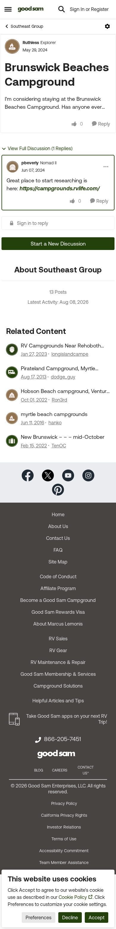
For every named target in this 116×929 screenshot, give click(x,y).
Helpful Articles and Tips (58, 700)
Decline (70, 917)
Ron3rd (59, 399)
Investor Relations (64, 827)
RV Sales (58, 638)
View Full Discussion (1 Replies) (40, 148)
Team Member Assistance (64, 862)
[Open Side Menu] (8, 9)
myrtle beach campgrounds (54, 414)
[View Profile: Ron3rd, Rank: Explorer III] (12, 395)
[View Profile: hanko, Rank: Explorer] (12, 418)
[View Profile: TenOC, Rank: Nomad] (12, 441)
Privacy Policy (64, 803)
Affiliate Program (58, 588)
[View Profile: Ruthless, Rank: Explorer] (12, 46)
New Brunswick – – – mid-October (62, 437)
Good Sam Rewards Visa (58, 612)
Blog (38, 770)
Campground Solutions (58, 685)
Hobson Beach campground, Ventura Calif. (65, 391)
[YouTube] (68, 475)
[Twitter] (48, 475)
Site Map (58, 561)
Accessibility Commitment (64, 850)
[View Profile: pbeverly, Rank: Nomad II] (12, 167)
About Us (58, 526)
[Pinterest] (58, 489)
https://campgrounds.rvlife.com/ (60, 188)
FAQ (58, 550)
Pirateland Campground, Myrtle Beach (58, 368)
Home (58, 514)
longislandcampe (69, 354)
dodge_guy (63, 376)
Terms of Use (63, 839)
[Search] (61, 9)
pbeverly (30, 162)
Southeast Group (27, 26)
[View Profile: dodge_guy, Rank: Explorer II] (12, 372)
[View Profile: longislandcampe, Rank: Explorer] (12, 349)
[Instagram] (88, 475)
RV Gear (58, 650)
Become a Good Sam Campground (58, 600)
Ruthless (31, 42)
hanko (55, 422)
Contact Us (58, 538)
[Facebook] (28, 475)
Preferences (38, 917)
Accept (96, 917)
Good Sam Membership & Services (58, 674)
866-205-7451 (62, 739)
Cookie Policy (73, 897)
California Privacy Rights (64, 815)
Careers (59, 770)
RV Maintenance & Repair (58, 662)
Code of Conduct (58, 576)
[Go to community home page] (31, 9)
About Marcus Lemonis (58, 623)
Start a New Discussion (58, 244)
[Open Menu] (107, 26)
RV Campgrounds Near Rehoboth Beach (61, 345)
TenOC (58, 445)
